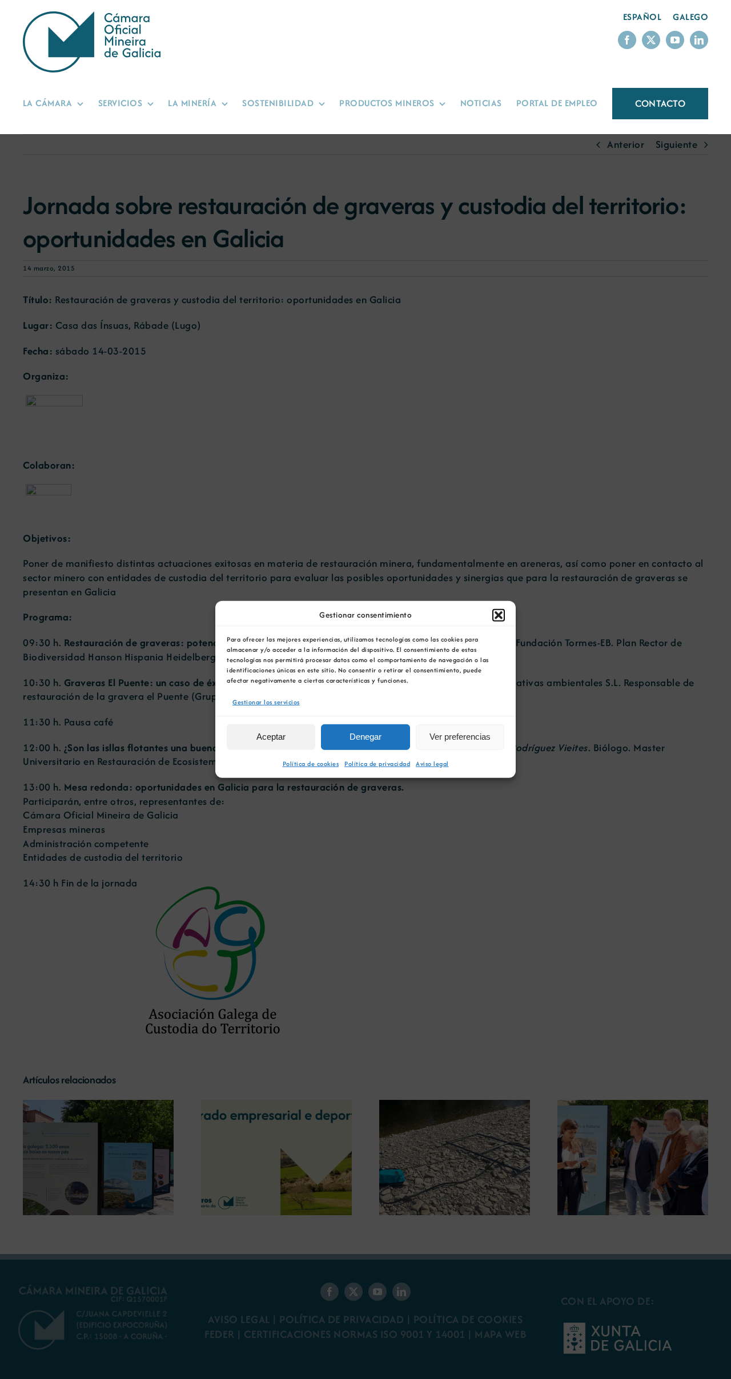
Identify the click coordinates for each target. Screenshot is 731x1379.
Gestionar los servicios (266, 702)
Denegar (365, 736)
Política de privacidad (377, 763)
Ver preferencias (460, 736)
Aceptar (271, 736)
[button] (498, 615)
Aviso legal (432, 763)
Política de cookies (311, 763)
